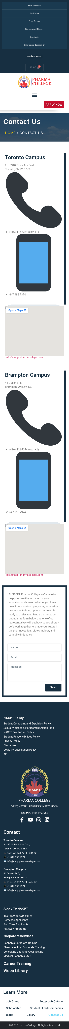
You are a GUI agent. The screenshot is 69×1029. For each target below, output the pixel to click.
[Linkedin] (47, 819)
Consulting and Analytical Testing (23, 951)
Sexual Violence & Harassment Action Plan (29, 727)
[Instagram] (38, 819)
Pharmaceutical (34, 5)
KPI (6, 754)
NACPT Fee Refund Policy (19, 732)
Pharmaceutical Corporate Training (24, 947)
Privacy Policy (12, 741)
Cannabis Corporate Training (20, 943)
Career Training (17, 963)
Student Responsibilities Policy (22, 736)
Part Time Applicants (16, 924)
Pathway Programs (15, 928)
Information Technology (34, 45)
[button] (54, 104)
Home (10, 133)
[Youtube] (30, 819)
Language (34, 37)
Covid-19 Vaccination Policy (20, 749)
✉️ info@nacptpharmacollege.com (22, 861)
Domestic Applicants (16, 920)
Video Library (16, 970)
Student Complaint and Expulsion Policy (27, 723)
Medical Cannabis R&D (17, 956)
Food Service (34, 21)
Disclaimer (10, 745)
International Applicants (18, 915)
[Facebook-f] (22, 819)
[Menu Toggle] (34, 95)
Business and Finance (34, 29)
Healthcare (34, 13)
